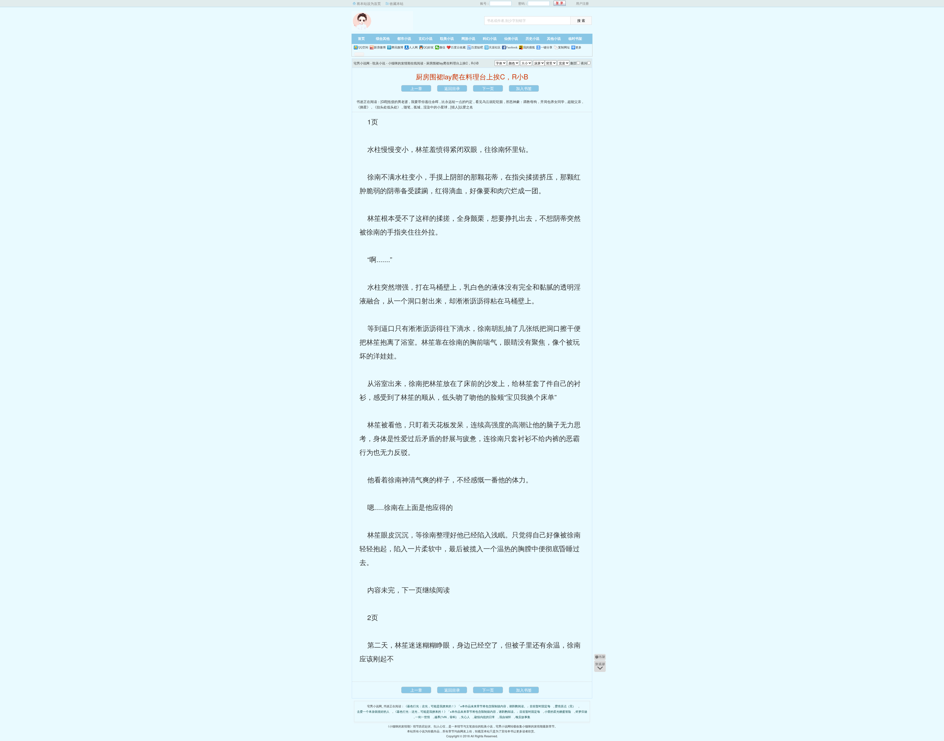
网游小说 (468, 39)
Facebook (511, 47)
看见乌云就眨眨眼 (489, 101)
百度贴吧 (477, 47)
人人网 (413, 47)
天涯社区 (495, 47)
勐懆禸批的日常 (484, 717)
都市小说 (404, 39)
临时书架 (575, 39)
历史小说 (532, 39)
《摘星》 (363, 106)
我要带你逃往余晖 (425, 101)
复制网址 (564, 47)
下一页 (488, 88)
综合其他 (383, 39)
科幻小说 (490, 39)
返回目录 (452, 88)
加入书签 (524, 88)
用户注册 (582, 3)
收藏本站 (396, 3)
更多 (578, 47)
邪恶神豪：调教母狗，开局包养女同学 (535, 101)
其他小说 (554, 39)
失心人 (465, 717)
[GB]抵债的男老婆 (394, 101)
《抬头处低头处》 (387, 106)
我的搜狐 (529, 47)
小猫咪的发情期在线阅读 (405, 63)
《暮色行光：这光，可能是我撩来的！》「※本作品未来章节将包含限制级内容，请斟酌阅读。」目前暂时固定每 (477, 706)
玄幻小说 (425, 39)
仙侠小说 (511, 39)
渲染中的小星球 (435, 106)
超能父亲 (574, 101)
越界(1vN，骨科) (445, 717)
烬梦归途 (581, 711)
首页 (361, 39)
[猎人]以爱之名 (461, 106)
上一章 (416, 88)
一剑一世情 (422, 717)
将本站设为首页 (369, 3)
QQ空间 (363, 47)
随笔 (407, 106)
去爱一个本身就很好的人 (373, 711)
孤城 (416, 106)
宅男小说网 (382, 21)
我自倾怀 (505, 717)
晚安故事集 (523, 717)
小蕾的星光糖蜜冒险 (558, 711)
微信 (442, 47)
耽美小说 (447, 39)
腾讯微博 (397, 47)
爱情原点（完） (565, 706)
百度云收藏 (458, 47)
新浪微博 (380, 47)
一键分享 (546, 47)
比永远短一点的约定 (457, 101)
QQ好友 (428, 47)
